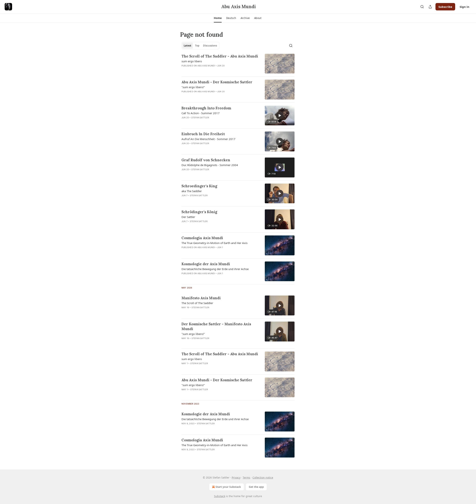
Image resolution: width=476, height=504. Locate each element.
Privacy (236, 477)
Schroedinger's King (199, 186)
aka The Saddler (191, 191)
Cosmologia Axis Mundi (202, 238)
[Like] (183, 122)
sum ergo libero (191, 61)
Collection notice (263, 477)
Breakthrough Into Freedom (206, 108)
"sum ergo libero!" (193, 87)
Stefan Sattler (200, 117)
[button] (218, 18)
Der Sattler (188, 217)
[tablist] (200, 45)
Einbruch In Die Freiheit (203, 134)
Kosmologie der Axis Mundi (205, 264)
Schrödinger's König (199, 212)
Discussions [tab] (210, 45)
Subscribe (445, 7)
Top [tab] (197, 45)
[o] (279, 115)
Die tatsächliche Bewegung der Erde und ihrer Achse (215, 269)
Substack (219, 496)
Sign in (464, 7)
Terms (246, 477)
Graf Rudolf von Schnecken (205, 160)
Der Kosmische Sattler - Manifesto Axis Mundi (216, 326)
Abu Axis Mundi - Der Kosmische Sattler (216, 82)
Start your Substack (228, 487)
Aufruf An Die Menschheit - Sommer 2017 (208, 139)
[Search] (422, 6)
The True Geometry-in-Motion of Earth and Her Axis (214, 243)
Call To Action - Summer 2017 (200, 113)
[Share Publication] (430, 6)
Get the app (256, 487)
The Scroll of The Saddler (197, 303)
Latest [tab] (187, 45)
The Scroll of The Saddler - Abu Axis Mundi (219, 56)
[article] (238, 63)
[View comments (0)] (208, 122)
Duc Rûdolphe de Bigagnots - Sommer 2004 (209, 165)
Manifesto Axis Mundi (201, 298)
